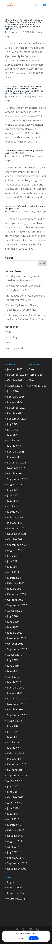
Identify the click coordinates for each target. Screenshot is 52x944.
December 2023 (16, 407)
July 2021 (12, 555)
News (8, 342)
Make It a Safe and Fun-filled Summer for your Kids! (26, 207)
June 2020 (13, 621)
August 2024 (14, 385)
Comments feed (16, 893)
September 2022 (17, 479)
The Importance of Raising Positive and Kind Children (24, 151)
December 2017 (16, 764)
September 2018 (17, 715)
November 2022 (16, 468)
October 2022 (15, 473)
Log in (11, 882)
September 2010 (17, 863)
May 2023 (12, 435)
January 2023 (14, 457)
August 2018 (14, 720)
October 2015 (15, 797)
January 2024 (14, 402)
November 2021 (16, 533)
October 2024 (15, 380)
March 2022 (14, 512)
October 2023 (15, 413)
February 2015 (15, 830)
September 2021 (17, 545)
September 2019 (17, 649)
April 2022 (13, 506)
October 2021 (15, 539)
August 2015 (14, 803)
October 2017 (15, 770)
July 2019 (12, 660)
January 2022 (14, 522)
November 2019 (16, 638)
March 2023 (14, 446)
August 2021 (14, 550)
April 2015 (13, 819)
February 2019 (15, 687)
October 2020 (15, 599)
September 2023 (17, 418)
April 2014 (13, 846)
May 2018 (12, 737)
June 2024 (13, 391)
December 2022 (16, 462)
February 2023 (15, 451)
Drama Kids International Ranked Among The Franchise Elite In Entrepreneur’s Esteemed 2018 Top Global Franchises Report (24, 89)
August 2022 (14, 484)
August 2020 (14, 610)
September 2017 (17, 775)
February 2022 (15, 517)
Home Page (41, 211)
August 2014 (14, 841)
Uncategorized (14, 348)
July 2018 (12, 726)
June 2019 (13, 665)
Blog (33, 32)
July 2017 (12, 786)
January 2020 (14, 632)
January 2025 (14, 369)
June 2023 (13, 429)
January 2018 (14, 759)
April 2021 (13, 572)
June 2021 (13, 561)
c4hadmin (12, 32)
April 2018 (13, 742)
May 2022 (12, 501)
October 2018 (15, 709)
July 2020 (12, 616)
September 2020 (17, 605)
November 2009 (16, 868)
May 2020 (12, 627)
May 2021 (12, 566)
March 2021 (14, 577)
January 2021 (14, 588)
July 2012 (12, 852)
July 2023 (12, 424)
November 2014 (16, 835)
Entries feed (14, 887)
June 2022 (13, 495)
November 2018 (16, 704)
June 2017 (13, 791)
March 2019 (14, 682)
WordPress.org (16, 898)
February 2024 (15, 396)
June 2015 (13, 808)
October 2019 (15, 643)
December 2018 (16, 698)
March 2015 (14, 824)
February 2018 (15, 753)
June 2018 (13, 731)
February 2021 (15, 583)
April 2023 (13, 440)
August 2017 (14, 780)
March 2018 (14, 748)
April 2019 (13, 676)
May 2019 (12, 671)
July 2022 (12, 490)
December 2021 (16, 528)
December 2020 (16, 594)
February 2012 (15, 857)
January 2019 (14, 693)
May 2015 (12, 813)
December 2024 (16, 374)
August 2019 (14, 654)
